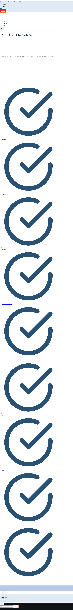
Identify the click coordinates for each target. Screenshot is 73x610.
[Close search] (2, 604)
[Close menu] (0, 595)
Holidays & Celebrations (7, 304)
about (5, 587)
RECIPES (3, 11)
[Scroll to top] (1, 592)
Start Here (4, 4)
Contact (4, 6)
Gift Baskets (4, 359)
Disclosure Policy (13, 587)
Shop (4, 21)
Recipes (4, 139)
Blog (4, 25)
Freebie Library (5, 525)
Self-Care (4, 249)
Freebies (5, 23)
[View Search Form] (2, 28)
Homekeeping (5, 194)
